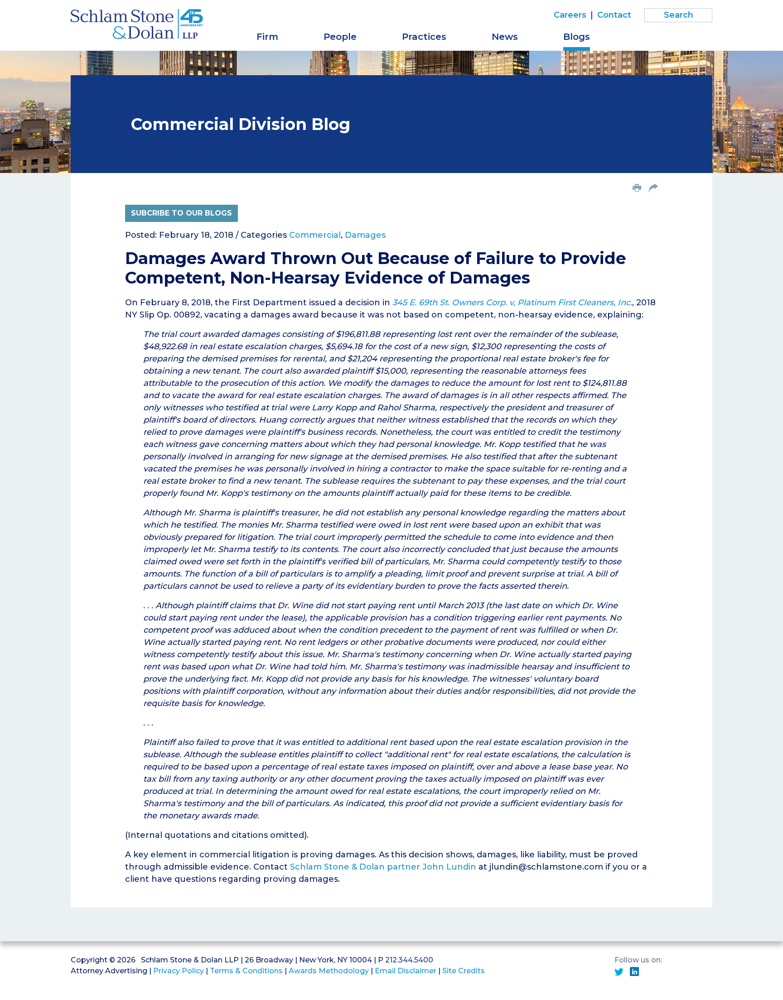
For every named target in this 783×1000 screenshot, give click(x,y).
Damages (365, 235)
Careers (570, 15)
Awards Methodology (329, 970)
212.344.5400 (409, 960)
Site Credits (463, 970)
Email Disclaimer (405, 970)
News (505, 36)
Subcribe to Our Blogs (181, 213)
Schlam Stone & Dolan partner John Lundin (383, 867)
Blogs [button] (576, 36)
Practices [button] (424, 36)
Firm (267, 36)
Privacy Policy (178, 970)
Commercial (315, 235)
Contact (614, 15)
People (340, 36)
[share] (653, 189)
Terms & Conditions (246, 970)
